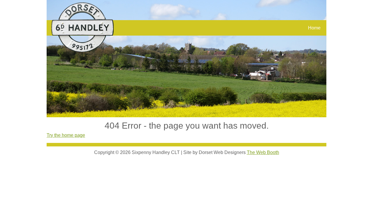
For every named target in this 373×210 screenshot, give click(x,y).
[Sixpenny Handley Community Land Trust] (82, 27)
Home (314, 27)
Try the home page (66, 135)
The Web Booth (263, 152)
